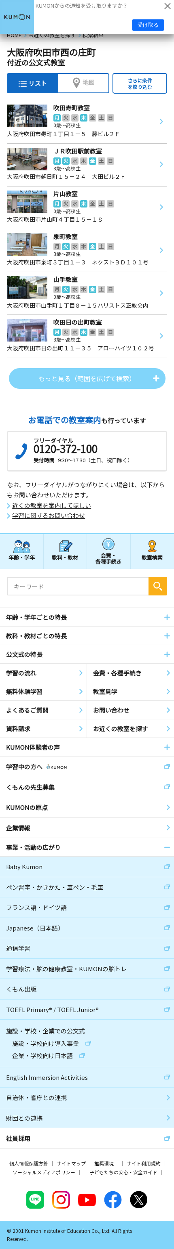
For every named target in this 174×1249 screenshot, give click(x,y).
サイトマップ (71, 1163)
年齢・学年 (21, 557)
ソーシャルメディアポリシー (44, 1172)
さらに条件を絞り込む (140, 83)
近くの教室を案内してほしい (51, 505)
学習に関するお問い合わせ (48, 515)
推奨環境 (104, 1163)
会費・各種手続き (108, 558)
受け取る (148, 25)
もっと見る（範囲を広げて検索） (87, 378)
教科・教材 (65, 557)
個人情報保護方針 (28, 1163)
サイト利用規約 (144, 1163)
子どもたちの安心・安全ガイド (123, 1172)
